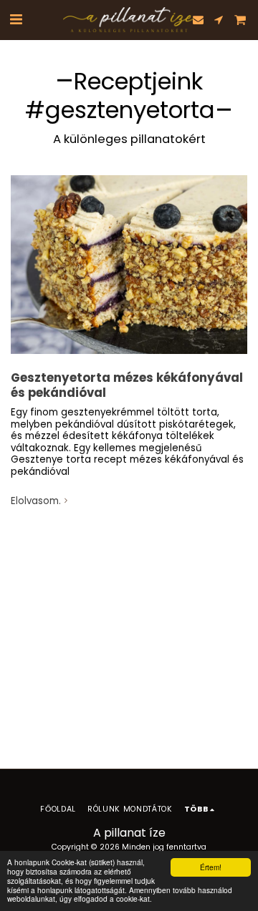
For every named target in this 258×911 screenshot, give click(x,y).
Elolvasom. (36, 502)
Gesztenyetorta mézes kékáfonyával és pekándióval (127, 385)
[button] (16, 19)
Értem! (210, 867)
